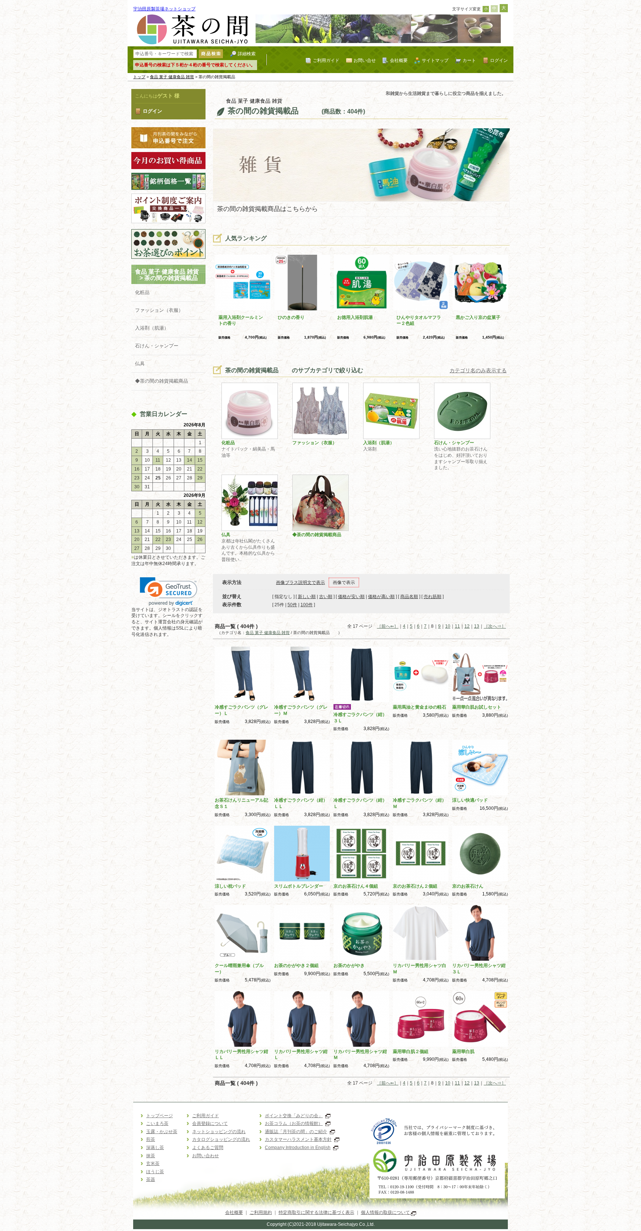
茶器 (150, 1179)
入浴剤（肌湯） (152, 328)
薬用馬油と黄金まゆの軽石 (419, 707)
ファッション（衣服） (159, 310)
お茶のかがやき (349, 965)
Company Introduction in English (298, 1147)
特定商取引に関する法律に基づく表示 (316, 1212)
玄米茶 (153, 1163)
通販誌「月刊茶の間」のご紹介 (296, 1131)
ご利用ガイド (326, 60)
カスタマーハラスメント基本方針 (298, 1139)
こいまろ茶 (157, 1123)
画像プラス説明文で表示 (300, 582)
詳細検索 (247, 53)
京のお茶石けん (467, 886)
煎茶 (150, 1139)
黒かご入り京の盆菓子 (478, 317)
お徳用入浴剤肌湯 (355, 317)
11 (457, 626)
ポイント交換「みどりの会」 (294, 1115)
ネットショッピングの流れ (219, 1131)
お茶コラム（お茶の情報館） (294, 1123)
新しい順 (307, 596)
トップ (139, 77)
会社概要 (399, 60)
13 (476, 626)
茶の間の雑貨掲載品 (177, 278)
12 (467, 626)
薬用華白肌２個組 (410, 1051)
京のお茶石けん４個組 (355, 886)
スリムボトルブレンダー (298, 886)
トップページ (159, 1115)
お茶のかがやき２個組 (296, 965)
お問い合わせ (205, 1155)
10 (447, 626)
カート (469, 60)
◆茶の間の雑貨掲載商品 (161, 381)
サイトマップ (435, 60)
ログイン (499, 60)
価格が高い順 (381, 596)
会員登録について (210, 1123)
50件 (292, 604)
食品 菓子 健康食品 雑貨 (172, 77)
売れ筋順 (432, 596)
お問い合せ (365, 60)
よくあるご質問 (207, 1147)
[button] (168, 592)
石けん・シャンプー (156, 346)
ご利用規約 (261, 1212)
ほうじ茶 (155, 1171)
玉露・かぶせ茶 (161, 1131)
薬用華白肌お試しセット (476, 707)
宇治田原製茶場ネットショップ (164, 8)
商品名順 (409, 596)
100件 (306, 604)
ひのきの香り (291, 317)
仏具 (140, 363)
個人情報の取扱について (386, 1212)
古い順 (325, 596)
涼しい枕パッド (230, 886)
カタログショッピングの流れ (221, 1139)
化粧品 (142, 292)
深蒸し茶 (155, 1147)
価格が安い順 (351, 596)
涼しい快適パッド (470, 800)
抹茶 (150, 1155)
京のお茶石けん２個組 (415, 886)
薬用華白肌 (463, 1051)
